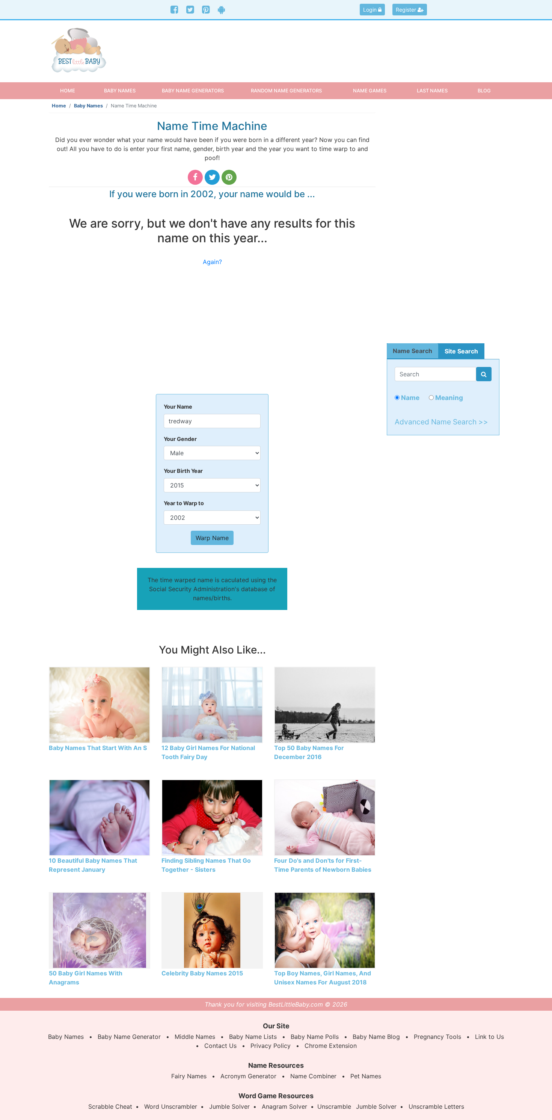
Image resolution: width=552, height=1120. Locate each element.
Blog (484, 91)
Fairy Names (189, 1076)
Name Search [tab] (412, 351)
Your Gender (180, 439)
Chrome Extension (331, 1045)
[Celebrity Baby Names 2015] (212, 930)
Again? (212, 262)
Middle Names (195, 1036)
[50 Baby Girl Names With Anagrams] (99, 930)
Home (74, 90)
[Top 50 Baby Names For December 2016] (325, 704)
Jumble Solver (229, 1106)
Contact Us (220, 1045)
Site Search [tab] (461, 351)
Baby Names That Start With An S (98, 748)
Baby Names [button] (120, 91)
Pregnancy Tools (437, 1036)
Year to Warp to (184, 503)
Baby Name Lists (253, 1036)
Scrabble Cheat (110, 1106)
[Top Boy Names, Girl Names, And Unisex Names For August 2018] (325, 930)
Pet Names (365, 1076)
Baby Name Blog (376, 1036)
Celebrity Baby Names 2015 (202, 973)
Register (407, 9)
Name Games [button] (369, 91)
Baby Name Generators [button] (193, 91)
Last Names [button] (432, 91)
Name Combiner (313, 1076)
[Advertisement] (334, 45)
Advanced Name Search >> (441, 421)
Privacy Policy (270, 1045)
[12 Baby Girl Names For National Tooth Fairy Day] (212, 704)
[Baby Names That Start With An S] (99, 704)
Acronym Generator (248, 1076)
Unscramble (334, 1106)
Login (370, 9)
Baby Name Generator (129, 1036)
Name (409, 398)
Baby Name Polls (315, 1036)
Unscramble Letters (436, 1106)
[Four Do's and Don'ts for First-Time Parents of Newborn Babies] (325, 817)
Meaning (448, 398)
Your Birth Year (183, 471)
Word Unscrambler (170, 1106)
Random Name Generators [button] (286, 91)
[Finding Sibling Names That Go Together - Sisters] (212, 817)
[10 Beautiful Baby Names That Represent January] (99, 817)
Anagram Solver (284, 1106)
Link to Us (489, 1036)
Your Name (178, 406)
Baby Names (88, 106)
